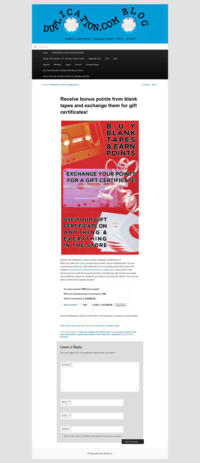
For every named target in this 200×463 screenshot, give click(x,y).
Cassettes (83, 332)
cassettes (80, 334)
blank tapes (80, 263)
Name (66, 402)
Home (45, 52)
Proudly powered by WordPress (100, 453)
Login (115, 58)
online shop (100, 334)
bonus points (70, 334)
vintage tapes (109, 269)
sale (107, 334)
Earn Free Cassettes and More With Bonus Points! (63, 70)
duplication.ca (73, 84)
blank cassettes (125, 332)
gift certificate (90, 334)
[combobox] (100, 46)
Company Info (92, 332)
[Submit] (35, 47)
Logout (68, 64)
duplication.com (95, 58)
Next (155, 84)
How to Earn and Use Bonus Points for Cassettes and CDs (66, 76)
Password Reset (92, 64)
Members (57, 64)
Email (66, 415)
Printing (102, 332)
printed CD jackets (91, 269)
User (107, 58)
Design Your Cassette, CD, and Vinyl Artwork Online (63, 58)
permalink (64, 337)
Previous (145, 84)
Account (78, 64)
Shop (108, 332)
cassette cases (75, 269)
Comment (67, 364)
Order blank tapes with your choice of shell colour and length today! (90, 325)
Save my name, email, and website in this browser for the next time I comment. (92, 436)
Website (65, 428)
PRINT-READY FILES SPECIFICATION (68, 52)
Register (46, 64)
